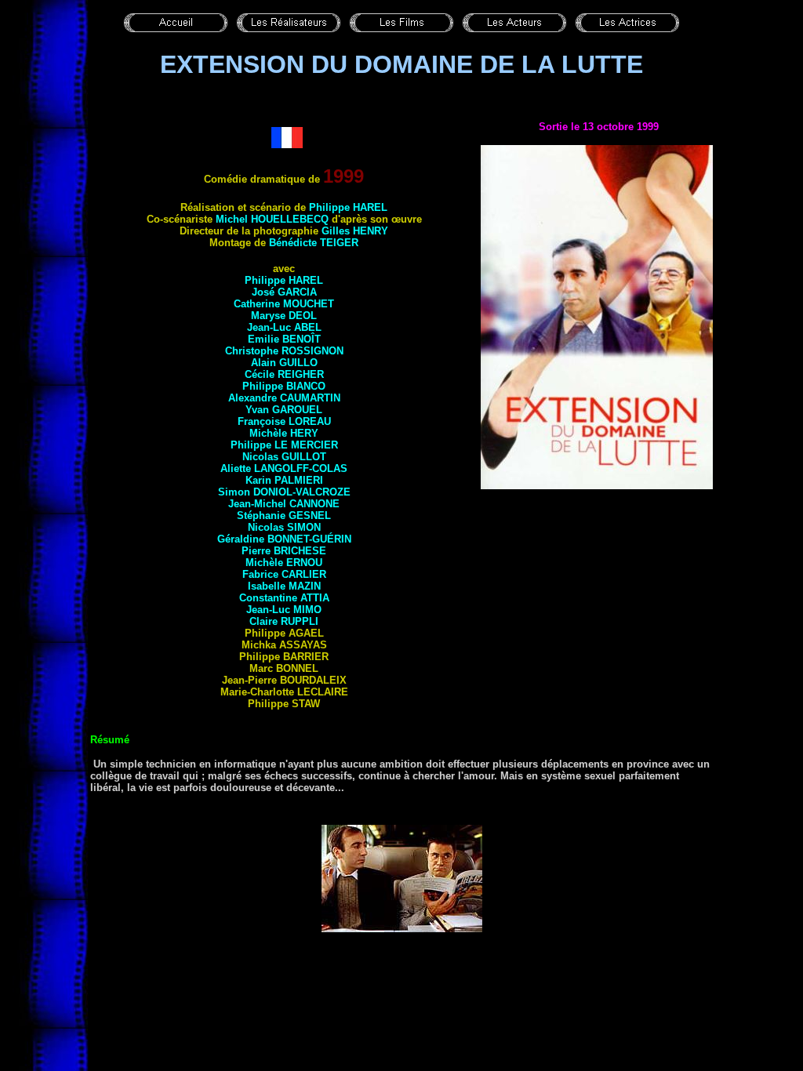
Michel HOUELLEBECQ (272, 219)
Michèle (283, 433)
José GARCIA (284, 292)
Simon (284, 492)
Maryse (284, 315)
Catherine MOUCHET (284, 304)
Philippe (348, 207)
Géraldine (284, 539)
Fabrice (284, 574)
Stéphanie (284, 515)
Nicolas (284, 457)
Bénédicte (313, 243)
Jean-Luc (284, 327)
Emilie (284, 339)
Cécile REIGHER (284, 374)
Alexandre (284, 398)
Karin (284, 480)
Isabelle (284, 586)
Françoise (284, 421)
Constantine (284, 598)
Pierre (284, 551)
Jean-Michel (284, 504)
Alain (284, 362)
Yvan (283, 410)
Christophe (284, 351)
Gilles (355, 231)
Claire (283, 621)
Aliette (283, 468)
